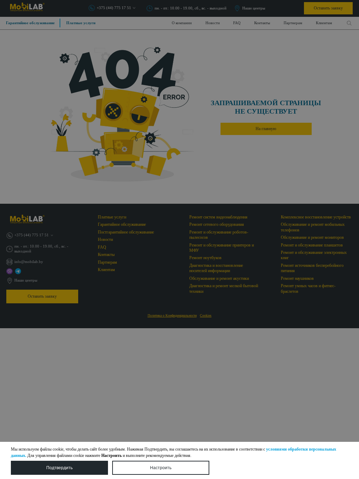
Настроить (160, 467)
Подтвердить (59, 467)
